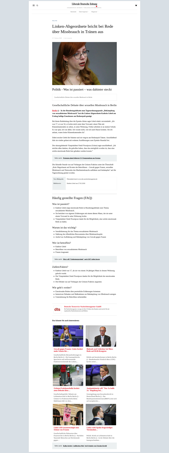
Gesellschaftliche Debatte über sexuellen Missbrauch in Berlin (73, 97)
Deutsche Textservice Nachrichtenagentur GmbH (82, 307)
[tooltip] (136, 5)
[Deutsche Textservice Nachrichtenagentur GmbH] (57, 309)
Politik (54, 20)
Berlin (54, 111)
